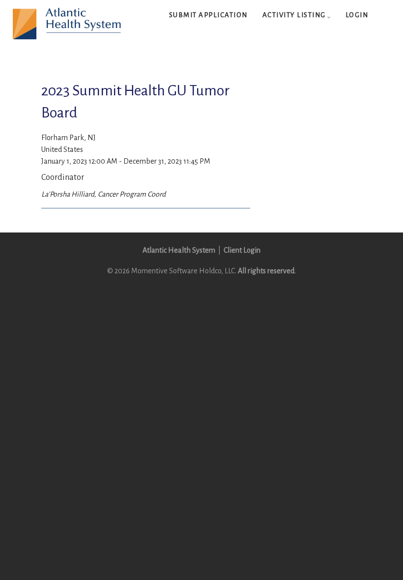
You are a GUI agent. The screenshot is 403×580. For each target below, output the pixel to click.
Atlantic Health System (179, 250)
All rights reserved (266, 271)
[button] (296, 15)
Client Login (242, 250)
